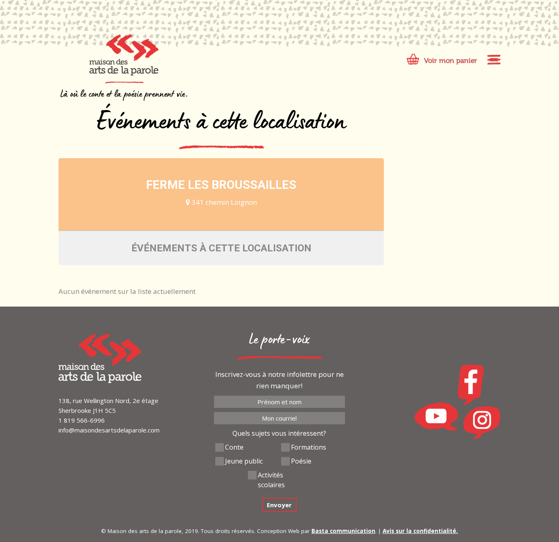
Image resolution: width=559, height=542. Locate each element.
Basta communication (343, 531)
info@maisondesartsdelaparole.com (109, 430)
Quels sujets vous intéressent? (279, 433)
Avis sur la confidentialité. (420, 531)
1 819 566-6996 (82, 420)
